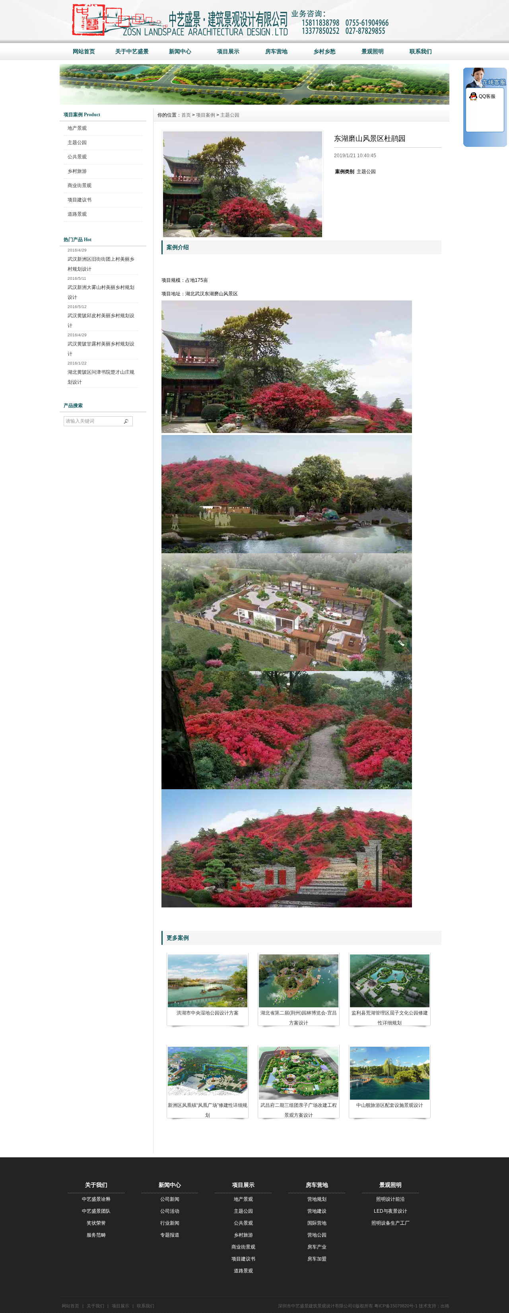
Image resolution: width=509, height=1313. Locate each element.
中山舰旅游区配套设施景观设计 (389, 1105)
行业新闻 (169, 1223)
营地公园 (316, 1235)
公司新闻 (169, 1199)
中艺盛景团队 (96, 1211)
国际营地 (316, 1223)
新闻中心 (180, 51)
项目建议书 (79, 200)
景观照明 (372, 51)
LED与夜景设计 (390, 1211)
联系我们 (421, 51)
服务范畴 (96, 1235)
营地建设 (316, 1211)
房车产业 (316, 1247)
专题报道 (169, 1235)
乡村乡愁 (324, 51)
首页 (186, 115)
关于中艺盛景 (132, 51)
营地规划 (316, 1199)
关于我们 (95, 1305)
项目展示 (228, 51)
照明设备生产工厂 (390, 1223)
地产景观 (77, 128)
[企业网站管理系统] (254, 102)
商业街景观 (79, 185)
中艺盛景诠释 (96, 1199)
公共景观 (77, 157)
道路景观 (77, 214)
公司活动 (169, 1211)
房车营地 (276, 51)
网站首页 (84, 51)
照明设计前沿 (390, 1199)
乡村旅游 (77, 171)
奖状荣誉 (96, 1223)
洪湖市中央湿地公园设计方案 (208, 1013)
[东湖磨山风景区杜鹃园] (242, 183)
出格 (445, 1305)
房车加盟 (316, 1259)
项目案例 (205, 115)
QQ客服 (487, 96)
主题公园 (77, 142)
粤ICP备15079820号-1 (396, 1305)
